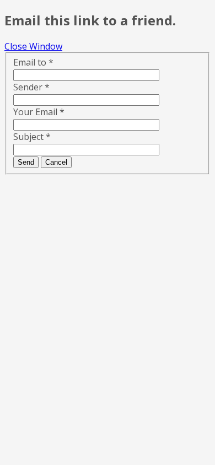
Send (26, 162)
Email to (33, 62)
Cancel (56, 162)
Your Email (38, 112)
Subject (32, 137)
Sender (31, 87)
